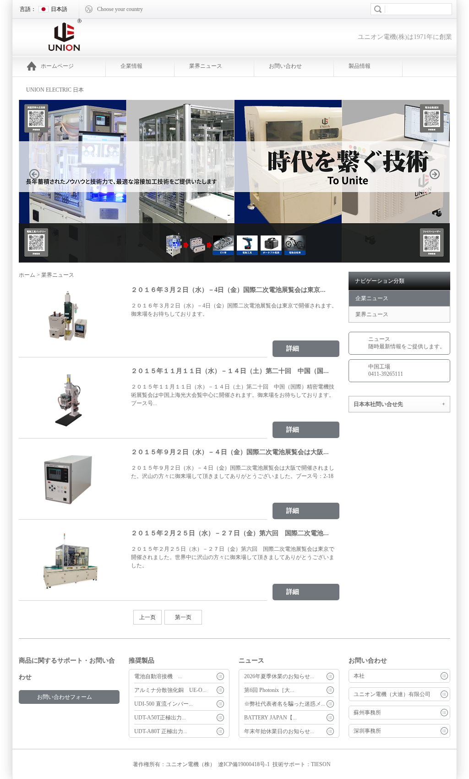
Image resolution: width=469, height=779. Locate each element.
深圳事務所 (367, 731)
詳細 (292, 348)
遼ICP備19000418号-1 (244, 764)
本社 (359, 676)
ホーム (27, 275)
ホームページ (57, 66)
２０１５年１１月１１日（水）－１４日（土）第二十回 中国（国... (230, 371)
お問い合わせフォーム (64, 697)
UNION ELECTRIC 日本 (55, 90)
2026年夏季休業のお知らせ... (279, 676)
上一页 (147, 617)
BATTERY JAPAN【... (270, 717)
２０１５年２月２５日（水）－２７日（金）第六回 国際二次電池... (230, 533)
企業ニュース (371, 298)
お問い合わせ (285, 66)
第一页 (183, 617)
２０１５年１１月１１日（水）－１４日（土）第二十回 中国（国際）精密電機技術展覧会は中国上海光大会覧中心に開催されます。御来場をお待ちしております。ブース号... (232, 395)
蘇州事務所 (367, 712)
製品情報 (360, 66)
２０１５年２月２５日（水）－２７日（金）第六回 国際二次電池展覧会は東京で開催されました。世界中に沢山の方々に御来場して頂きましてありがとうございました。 (232, 557)
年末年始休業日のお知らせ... (279, 731)
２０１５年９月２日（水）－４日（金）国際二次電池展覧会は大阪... (230, 452)
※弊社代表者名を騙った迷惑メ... (284, 704)
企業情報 (131, 66)
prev (39, 188)
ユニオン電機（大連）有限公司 (392, 694)
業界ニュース (205, 66)
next (439, 188)
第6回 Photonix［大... (269, 690)
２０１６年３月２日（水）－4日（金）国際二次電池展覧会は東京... (228, 289)
